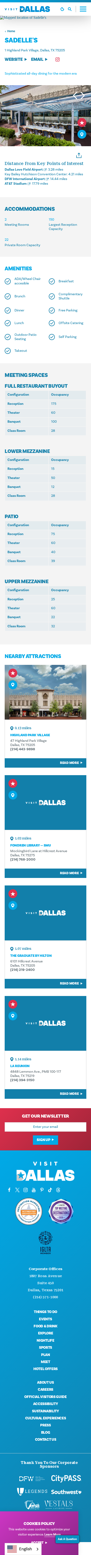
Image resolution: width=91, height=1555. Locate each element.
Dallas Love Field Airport (24, 169)
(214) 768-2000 (22, 859)
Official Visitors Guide (45, 1396)
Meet (45, 1362)
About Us (45, 1382)
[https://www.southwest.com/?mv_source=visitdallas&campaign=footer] (66, 1492)
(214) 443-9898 (22, 749)
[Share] (79, 155)
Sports (45, 1347)
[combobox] (23, 1549)
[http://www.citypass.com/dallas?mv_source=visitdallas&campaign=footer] (66, 1478)
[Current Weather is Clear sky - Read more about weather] (62, 9)
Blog (45, 1432)
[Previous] (75, 95)
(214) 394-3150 (22, 1080)
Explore (45, 1333)
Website (14, 59)
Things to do (45, 1312)
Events (45, 1319)
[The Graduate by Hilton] (45, 912)
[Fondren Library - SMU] (45, 802)
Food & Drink (45, 1326)
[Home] (27, 9)
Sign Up (43, 1140)
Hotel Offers (45, 1369)
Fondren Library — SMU (30, 845)
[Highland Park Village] (45, 692)
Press (45, 1425)
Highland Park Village (30, 735)
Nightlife (45, 1340)
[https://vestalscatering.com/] (59, 1505)
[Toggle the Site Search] (72, 9)
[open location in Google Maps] (45, 17)
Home (11, 31)
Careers (45, 1389)
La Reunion (20, 1066)
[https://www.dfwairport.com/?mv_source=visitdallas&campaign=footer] (32, 1478)
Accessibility (45, 1404)
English (25, 1549)
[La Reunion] (45, 1023)
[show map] (81, 134)
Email (37, 59)
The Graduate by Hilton (31, 956)
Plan (45, 1354)
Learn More (52, 1534)
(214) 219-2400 (22, 970)
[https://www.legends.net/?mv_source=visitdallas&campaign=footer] (32, 1492)
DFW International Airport (25, 179)
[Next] (82, 95)
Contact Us (45, 1439)
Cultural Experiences (45, 1418)
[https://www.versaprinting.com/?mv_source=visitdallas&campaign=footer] (32, 1505)
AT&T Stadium (16, 183)
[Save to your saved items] (81, 122)
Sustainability (45, 1411)
